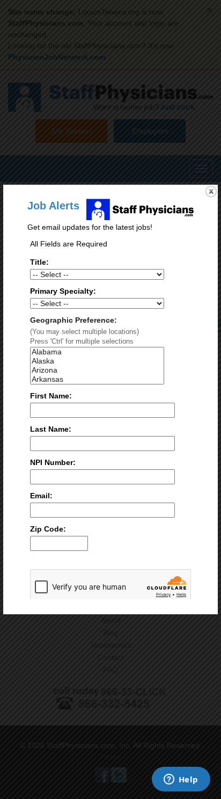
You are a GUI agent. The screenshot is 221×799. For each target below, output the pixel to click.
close (211, 191)
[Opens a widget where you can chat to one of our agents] (180, 780)
